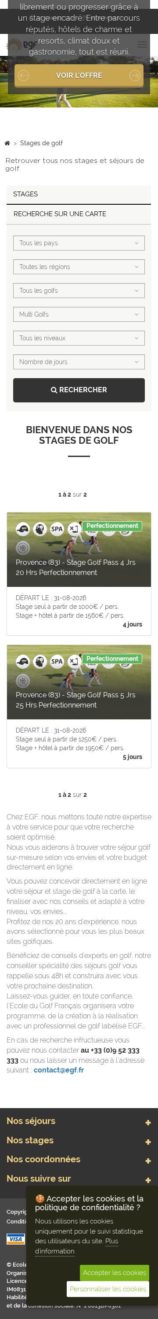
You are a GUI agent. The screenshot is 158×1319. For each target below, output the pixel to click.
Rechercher (82, 390)
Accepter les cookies (114, 1273)
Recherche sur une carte (60, 214)
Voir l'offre (79, 75)
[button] (12, 81)
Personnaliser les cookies (108, 1289)
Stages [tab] (25, 194)
